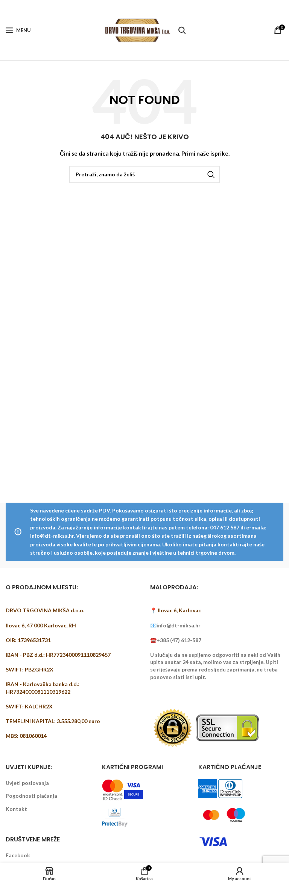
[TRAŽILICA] (211, 174)
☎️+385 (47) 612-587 (175, 640)
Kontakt (16, 809)
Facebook (18, 855)
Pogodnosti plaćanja (31, 795)
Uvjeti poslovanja (27, 783)
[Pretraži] (182, 30)
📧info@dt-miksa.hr (175, 625)
